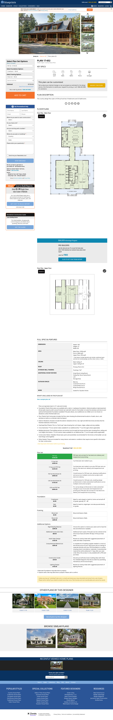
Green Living (70, 693)
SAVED (95, 6)
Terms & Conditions (33, 10)
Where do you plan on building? (16, 134)
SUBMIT (89, 10)
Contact (73, 682)
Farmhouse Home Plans (14, 698)
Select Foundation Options (15, 69)
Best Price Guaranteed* (26, 86)
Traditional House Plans (14, 700)
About (67, 682)
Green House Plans (42, 696)
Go (111, 2)
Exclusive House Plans (42, 694)
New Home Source (98, 693)
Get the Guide (20, 227)
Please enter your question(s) (16, 143)
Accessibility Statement (79, 714)
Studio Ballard (71, 700)
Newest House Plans (42, 700)
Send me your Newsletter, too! (17, 155)
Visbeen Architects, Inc (70, 702)
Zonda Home (99, 700)
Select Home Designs (70, 696)
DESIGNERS (31, 6)
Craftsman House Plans (14, 694)
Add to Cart (20, 95)
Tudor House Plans (14, 702)
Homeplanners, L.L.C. (71, 694)
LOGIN (107, 6)
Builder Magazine (99, 696)
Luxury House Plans (42, 698)
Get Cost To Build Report (20, 204)
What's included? (11, 63)
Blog (58, 682)
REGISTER (101, 6)
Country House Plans (50, 62)
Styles (45, 682)
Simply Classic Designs (70, 698)
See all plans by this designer (56, 617)
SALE (38, 6)
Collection (23, 6)
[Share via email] (66, 103)
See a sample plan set (43, 399)
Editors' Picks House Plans (42, 693)
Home (38, 62)
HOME (3, 6)
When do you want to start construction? (19, 117)
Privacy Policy (44, 10)
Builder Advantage (99, 694)
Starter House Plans (42, 702)
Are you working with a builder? (16, 128)
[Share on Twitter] (75, 103)
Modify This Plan (96, 85)
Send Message (20, 161)
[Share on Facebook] (72, 103)
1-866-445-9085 (26, 89)
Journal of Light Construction (98, 698)
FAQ (62, 682)
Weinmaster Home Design (70, 704)
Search (40, 682)
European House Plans (14, 696)
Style (15, 6)
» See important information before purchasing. (51, 444)
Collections (52, 682)
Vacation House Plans (42, 704)
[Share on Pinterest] (78, 103)
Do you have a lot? (12, 123)
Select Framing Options (14, 74)
